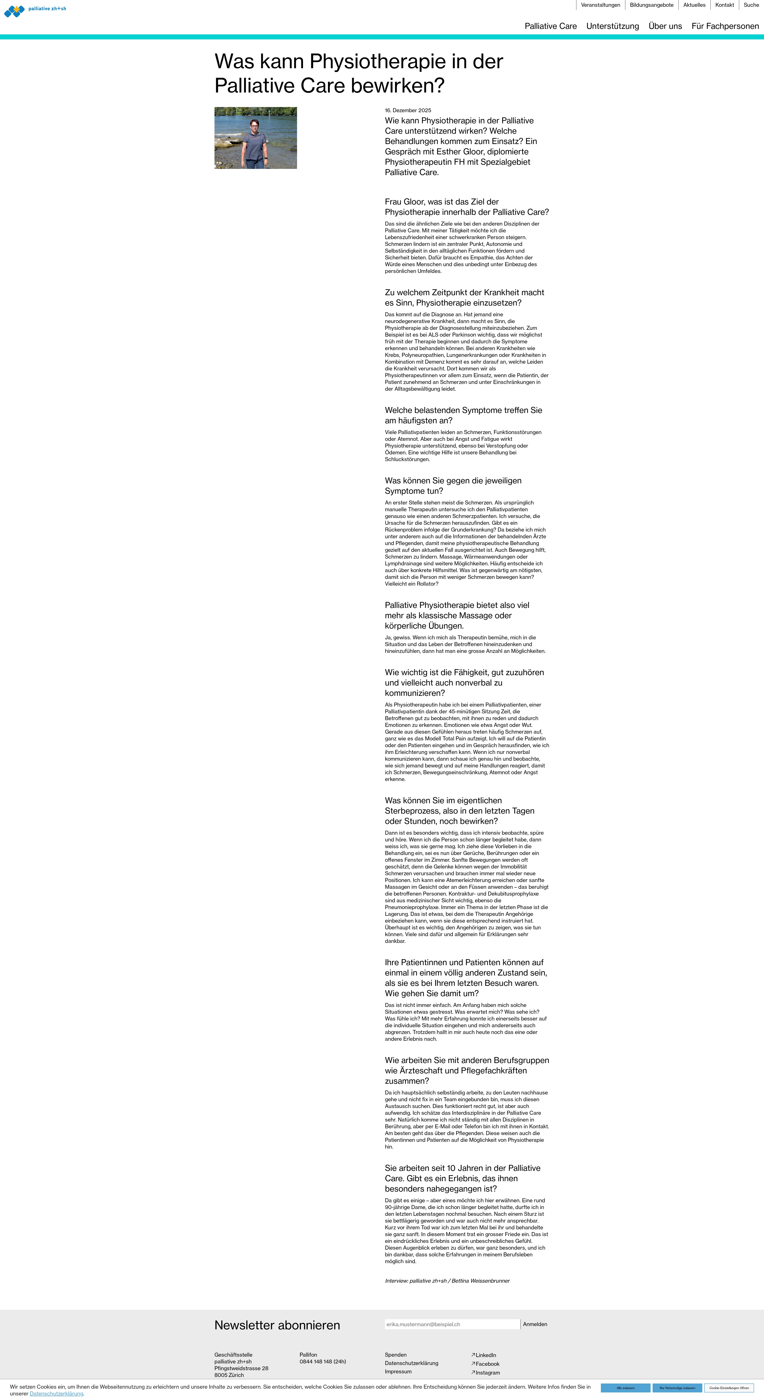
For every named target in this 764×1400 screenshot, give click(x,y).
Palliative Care (551, 26)
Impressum (398, 1371)
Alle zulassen (626, 1388)
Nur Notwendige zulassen (677, 1388)
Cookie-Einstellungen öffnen (729, 1388)
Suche (751, 5)
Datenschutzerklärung (56, 1393)
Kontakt (724, 5)
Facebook (488, 1364)
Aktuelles (694, 5)
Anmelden (535, 1324)
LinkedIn (486, 1355)
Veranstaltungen (600, 5)
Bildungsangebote (652, 5)
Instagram (488, 1373)
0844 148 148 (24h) (323, 1361)
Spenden (396, 1355)
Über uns (665, 26)
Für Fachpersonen (725, 26)
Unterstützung (613, 26)
